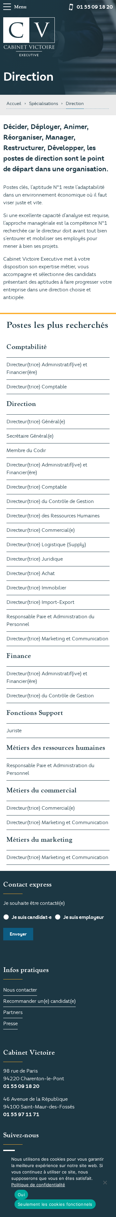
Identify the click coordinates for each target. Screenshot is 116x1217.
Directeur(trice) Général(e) (35, 421)
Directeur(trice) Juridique (34, 559)
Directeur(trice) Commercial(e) (40, 530)
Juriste (14, 730)
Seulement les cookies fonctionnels (55, 1204)
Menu (20, 7)
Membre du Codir (26, 450)
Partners (13, 1012)
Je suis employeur (83, 917)
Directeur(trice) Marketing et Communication (57, 639)
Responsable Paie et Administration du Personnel (50, 620)
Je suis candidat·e (32, 917)
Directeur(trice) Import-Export (40, 602)
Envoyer (18, 934)
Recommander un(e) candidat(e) (39, 1001)
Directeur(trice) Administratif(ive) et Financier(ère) (46, 368)
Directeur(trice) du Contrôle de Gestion (50, 501)
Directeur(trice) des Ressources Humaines (53, 516)
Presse (10, 1023)
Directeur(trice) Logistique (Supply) (46, 544)
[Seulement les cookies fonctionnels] (105, 1182)
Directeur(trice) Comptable (36, 387)
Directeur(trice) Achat (30, 573)
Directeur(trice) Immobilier (36, 588)
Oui (21, 1194)
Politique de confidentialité (38, 1184)
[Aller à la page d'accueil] (29, 36)
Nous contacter (20, 990)
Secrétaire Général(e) (29, 436)
